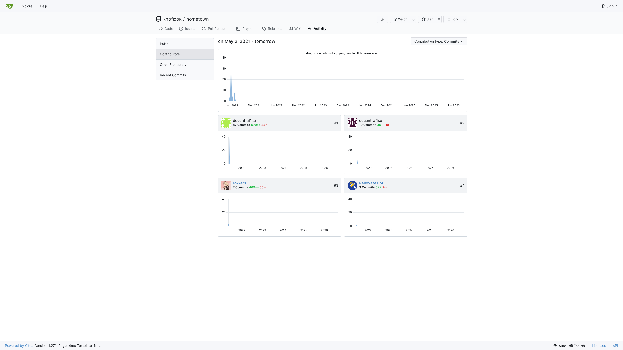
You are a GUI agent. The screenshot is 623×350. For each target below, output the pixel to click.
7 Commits (240, 187)
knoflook (172, 19)
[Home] (9, 6)
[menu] (439, 41)
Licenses (599, 345)
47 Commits (241, 125)
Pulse (164, 44)
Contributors (170, 54)
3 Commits (367, 187)
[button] (400, 19)
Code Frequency (173, 64)
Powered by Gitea (19, 345)
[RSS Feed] (382, 19)
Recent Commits (173, 75)
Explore (26, 6)
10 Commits (367, 125)
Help (43, 6)
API (615, 345)
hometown (197, 19)
